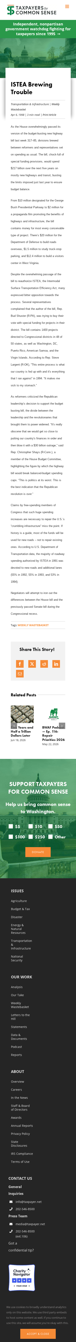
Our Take (17, 995)
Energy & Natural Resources (18, 929)
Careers (16, 1090)
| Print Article (48, 114)
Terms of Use (20, 1162)
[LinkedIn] (56, 664)
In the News (19, 1098)
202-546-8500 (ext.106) (25, 1233)
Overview (17, 1082)
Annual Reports (22, 1126)
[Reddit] (44, 664)
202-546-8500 (25, 1209)
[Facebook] (20, 664)
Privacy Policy (20, 1134)
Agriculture (19, 901)
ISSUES (17, 891)
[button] (14, 726)
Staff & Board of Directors (20, 1108)
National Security (17, 958)
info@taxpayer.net (25, 1202)
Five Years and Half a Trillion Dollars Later (22, 731)
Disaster (17, 917)
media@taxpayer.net (25, 1224)
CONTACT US (20, 1178)
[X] (32, 664)
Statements (19, 1027)
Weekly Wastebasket (33, 625)
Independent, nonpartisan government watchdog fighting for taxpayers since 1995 (38, 29)
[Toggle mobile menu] (67, 6)
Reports (16, 1055)
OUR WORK (21, 977)
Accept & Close (38, 1333)
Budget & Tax (20, 909)
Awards (16, 1118)
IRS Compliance (22, 1154)
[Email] (20, 674)
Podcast (16, 1047)
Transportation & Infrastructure (30, 104)
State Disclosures (19, 1144)
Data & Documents (19, 1037)
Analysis (17, 987)
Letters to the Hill (20, 1017)
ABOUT (17, 1072)
